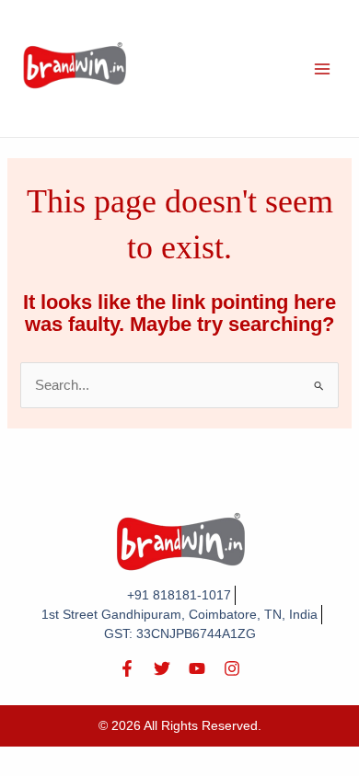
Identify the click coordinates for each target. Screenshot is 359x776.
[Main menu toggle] (322, 68)
